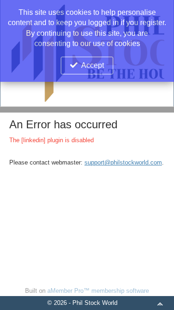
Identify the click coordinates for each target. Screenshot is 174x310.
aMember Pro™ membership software (98, 290)
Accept (92, 65)
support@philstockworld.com (123, 162)
